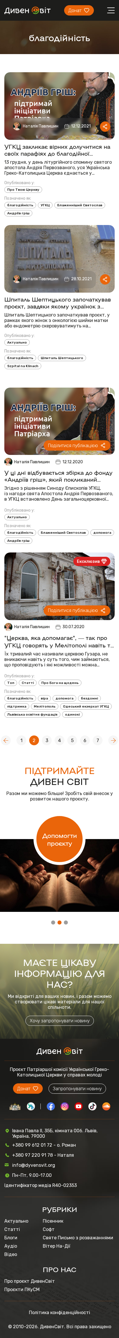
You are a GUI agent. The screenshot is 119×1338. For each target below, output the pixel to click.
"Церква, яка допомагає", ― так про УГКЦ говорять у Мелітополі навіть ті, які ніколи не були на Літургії (58, 641)
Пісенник (53, 1221)
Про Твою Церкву (23, 190)
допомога (102, 533)
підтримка (16, 706)
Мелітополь (44, 706)
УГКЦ (45, 205)
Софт (49, 1229)
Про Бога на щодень (60, 683)
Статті (28, 683)
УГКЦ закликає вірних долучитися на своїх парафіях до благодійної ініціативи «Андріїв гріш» (57, 150)
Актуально (17, 342)
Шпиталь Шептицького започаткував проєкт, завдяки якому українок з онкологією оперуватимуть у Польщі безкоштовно (57, 302)
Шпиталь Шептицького (62, 358)
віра (44, 698)
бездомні (89, 698)
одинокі (72, 714)
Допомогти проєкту (59, 839)
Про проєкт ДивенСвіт (29, 1281)
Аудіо (10, 1246)
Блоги (10, 1237)
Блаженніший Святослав (79, 205)
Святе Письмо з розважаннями (78, 1237)
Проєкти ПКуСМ (22, 1289)
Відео (10, 1254)
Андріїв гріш (18, 213)
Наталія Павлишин (40, 126)
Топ (10, 683)
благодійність (20, 205)
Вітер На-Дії (56, 1246)
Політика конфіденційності (59, 1312)
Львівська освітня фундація (32, 714)
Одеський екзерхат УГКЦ (86, 706)
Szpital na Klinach (22, 366)
